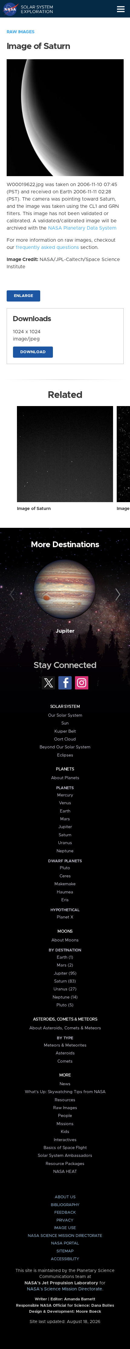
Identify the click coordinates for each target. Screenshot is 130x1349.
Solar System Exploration (33, 9)
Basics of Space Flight (65, 1148)
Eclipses (65, 755)
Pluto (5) (65, 1005)
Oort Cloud (65, 739)
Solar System (65, 707)
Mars (65, 819)
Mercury (65, 795)
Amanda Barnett (79, 1299)
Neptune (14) (65, 997)
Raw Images (20, 32)
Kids (65, 1132)
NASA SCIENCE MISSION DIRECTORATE (65, 1236)
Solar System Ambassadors (65, 1156)
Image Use (65, 1228)
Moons (64, 931)
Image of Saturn (34, 509)
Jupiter (65, 631)
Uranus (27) (65, 989)
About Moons (65, 940)
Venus (65, 803)
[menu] (121, 9)
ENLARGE (23, 296)
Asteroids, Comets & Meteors (65, 1019)
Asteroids (65, 1053)
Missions (65, 1124)
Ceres (65, 876)
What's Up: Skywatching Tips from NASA (65, 1092)
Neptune (65, 851)
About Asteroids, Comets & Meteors (65, 1028)
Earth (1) (65, 957)
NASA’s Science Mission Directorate (64, 1289)
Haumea (65, 892)
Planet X (65, 917)
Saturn (65, 835)
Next (117, 595)
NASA (8, 9)
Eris (65, 900)
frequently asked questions (47, 247)
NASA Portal (65, 1243)
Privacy (65, 1220)
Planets (65, 769)
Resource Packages (65, 1164)
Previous (13, 595)
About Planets (65, 778)
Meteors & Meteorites (65, 1045)
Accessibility (65, 1259)
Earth (65, 811)
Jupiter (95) (65, 973)
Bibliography (65, 1205)
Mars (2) (65, 965)
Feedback (65, 1213)
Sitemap (65, 1251)
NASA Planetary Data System (82, 228)
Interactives (65, 1140)
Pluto (65, 868)
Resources (65, 1100)
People (65, 1116)
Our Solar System (65, 715)
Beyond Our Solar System (65, 747)
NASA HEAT (65, 1172)
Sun (65, 723)
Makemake (65, 884)
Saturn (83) (65, 981)
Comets (65, 1061)
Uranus (65, 843)
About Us (65, 1197)
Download (33, 352)
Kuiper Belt (65, 731)
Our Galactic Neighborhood (33, 23)
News (65, 1084)
